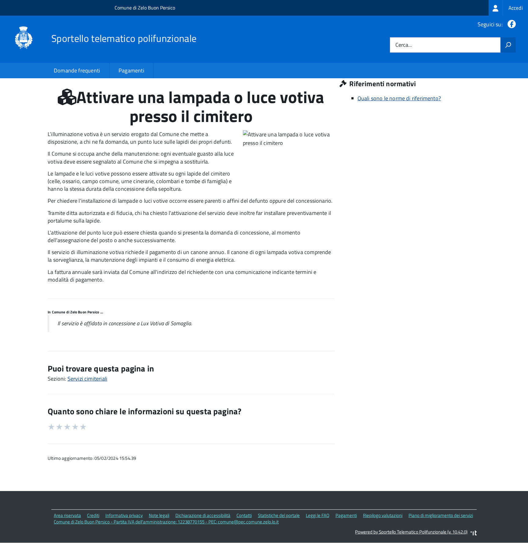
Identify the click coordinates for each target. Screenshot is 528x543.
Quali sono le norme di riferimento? (399, 98)
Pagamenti (131, 70)
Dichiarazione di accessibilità (202, 515)
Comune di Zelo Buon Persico (145, 7)
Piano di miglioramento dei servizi (441, 515)
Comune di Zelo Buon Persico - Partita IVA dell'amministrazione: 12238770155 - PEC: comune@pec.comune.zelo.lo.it (166, 521)
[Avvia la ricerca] (508, 45)
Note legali (159, 515)
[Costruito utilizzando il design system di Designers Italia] (474, 533)
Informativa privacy (124, 515)
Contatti (244, 515)
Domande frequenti (77, 70)
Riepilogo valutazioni (382, 515)
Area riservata (67, 515)
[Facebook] (510, 24)
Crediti (93, 515)
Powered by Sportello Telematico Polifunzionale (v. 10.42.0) (411, 531)
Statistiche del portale (279, 515)
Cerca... (403, 45)
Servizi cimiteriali (87, 379)
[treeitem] (508, 8)
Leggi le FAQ (317, 515)
